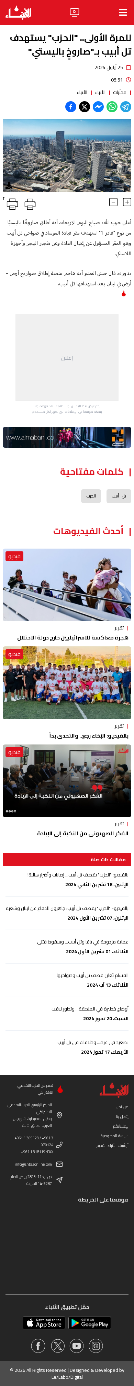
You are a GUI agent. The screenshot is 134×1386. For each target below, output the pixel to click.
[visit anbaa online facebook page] (38, 1346)
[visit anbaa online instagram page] (96, 1346)
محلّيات (119, 92)
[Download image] (8, 185)
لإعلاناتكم (121, 1126)
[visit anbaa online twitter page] (57, 1346)
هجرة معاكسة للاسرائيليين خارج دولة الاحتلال (73, 637)
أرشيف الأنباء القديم (113, 1145)
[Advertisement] (67, 357)
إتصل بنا (122, 1116)
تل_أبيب (119, 496)
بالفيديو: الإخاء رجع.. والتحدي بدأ (89, 735)
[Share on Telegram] (125, 106)
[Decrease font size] (113, 202)
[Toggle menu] (123, 12)
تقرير (119, 627)
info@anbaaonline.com (33, 1164)
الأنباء (100, 92)
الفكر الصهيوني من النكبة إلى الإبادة (83, 833)
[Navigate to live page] (74, 12)
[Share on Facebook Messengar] (98, 106)
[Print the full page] (29, 203)
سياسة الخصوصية (115, 1136)
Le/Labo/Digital (67, 1377)
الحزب (91, 496)
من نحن (122, 1107)
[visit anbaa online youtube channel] (76, 1346)
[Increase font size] (127, 202)
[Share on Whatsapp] (112, 106)
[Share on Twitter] (84, 106)
